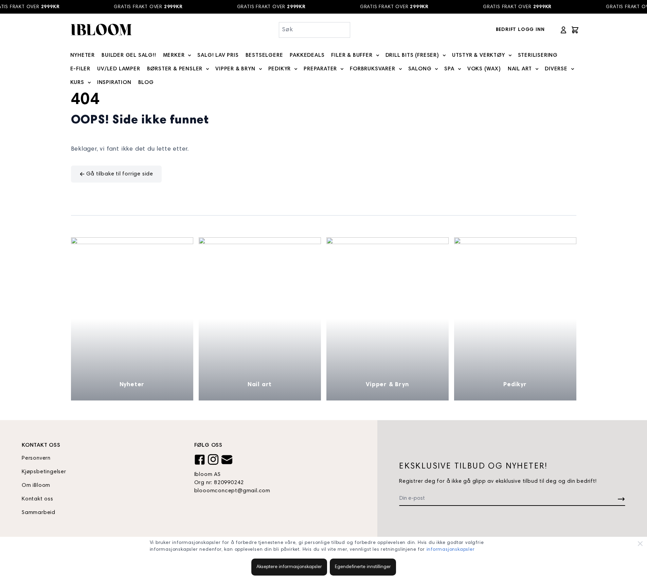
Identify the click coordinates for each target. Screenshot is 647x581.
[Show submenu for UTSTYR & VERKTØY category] (510, 55)
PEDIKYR (279, 69)
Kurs (77, 82)
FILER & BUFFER (351, 55)
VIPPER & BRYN (235, 69)
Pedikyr (515, 385)
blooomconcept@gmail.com (232, 491)
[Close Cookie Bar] (640, 544)
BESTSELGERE (264, 55)
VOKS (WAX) (484, 69)
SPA (449, 69)
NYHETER (82, 55)
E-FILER (80, 69)
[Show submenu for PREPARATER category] (342, 69)
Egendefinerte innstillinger (363, 567)
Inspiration (114, 82)
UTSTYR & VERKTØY (478, 55)
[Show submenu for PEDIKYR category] (296, 69)
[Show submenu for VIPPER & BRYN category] (260, 69)
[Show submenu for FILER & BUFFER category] (378, 55)
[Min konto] (563, 29)
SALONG (420, 69)
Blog (146, 82)
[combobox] (314, 30)
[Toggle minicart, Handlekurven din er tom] (575, 29)
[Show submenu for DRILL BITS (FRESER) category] (444, 55)
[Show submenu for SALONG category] (436, 69)
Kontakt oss (37, 499)
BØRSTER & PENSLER (175, 69)
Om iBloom (36, 485)
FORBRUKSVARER (372, 69)
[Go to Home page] (100, 29)
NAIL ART (520, 69)
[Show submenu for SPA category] (459, 69)
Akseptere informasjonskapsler (289, 567)
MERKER (174, 55)
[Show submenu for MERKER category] (189, 55)
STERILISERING (538, 55)
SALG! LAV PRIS (217, 55)
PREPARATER (320, 69)
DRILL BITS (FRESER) (412, 55)
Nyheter (132, 385)
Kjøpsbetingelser (44, 472)
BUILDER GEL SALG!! (129, 55)
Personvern (36, 458)
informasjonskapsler (451, 549)
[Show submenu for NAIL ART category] (537, 69)
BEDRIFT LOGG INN (520, 30)
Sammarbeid (38, 512)
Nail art (260, 385)
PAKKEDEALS (307, 55)
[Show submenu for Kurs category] (89, 83)
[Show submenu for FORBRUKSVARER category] (400, 69)
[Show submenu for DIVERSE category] (573, 69)
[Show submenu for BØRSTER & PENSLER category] (207, 69)
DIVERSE (556, 69)
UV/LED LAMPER (118, 69)
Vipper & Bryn (387, 385)
